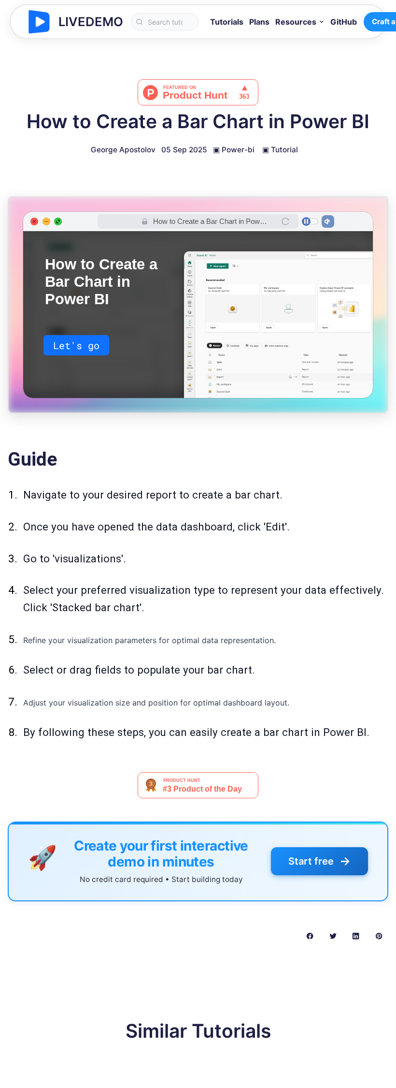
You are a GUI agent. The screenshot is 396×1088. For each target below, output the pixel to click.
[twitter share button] (333, 936)
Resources (295, 22)
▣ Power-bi (234, 149)
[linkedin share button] (355, 936)
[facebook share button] (309, 936)
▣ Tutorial (280, 149)
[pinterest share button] (378, 936)
